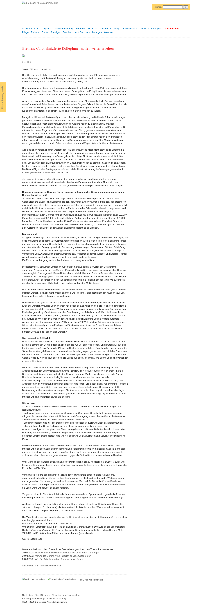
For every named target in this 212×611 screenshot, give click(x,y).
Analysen (27, 28)
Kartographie (154, 28)
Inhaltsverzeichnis (71, 595)
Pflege (25, 32)
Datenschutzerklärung (55, 598)
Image (117, 28)
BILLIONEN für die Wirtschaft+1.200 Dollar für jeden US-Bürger (67, 552)
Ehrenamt (80, 28)
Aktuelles (56, 595)
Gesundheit (105, 28)
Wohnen (108, 32)
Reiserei (35, 32)
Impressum (37, 598)
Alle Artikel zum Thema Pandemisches (41, 565)
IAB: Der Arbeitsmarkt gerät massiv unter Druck (59, 559)
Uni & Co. (78, 32)
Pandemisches (171, 28)
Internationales (130, 28)
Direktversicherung (63, 28)
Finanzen (92, 28)
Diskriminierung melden (2, 97)
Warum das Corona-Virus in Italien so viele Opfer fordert (63, 556)
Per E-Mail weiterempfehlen (91, 580)
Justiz (143, 28)
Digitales (47, 28)
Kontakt (26, 598)
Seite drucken (69, 579)
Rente (45, 32)
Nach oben (39, 579)
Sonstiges (55, 32)
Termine (67, 32)
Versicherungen (94, 32)
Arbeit (37, 28)
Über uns (45, 595)
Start (37, 595)
